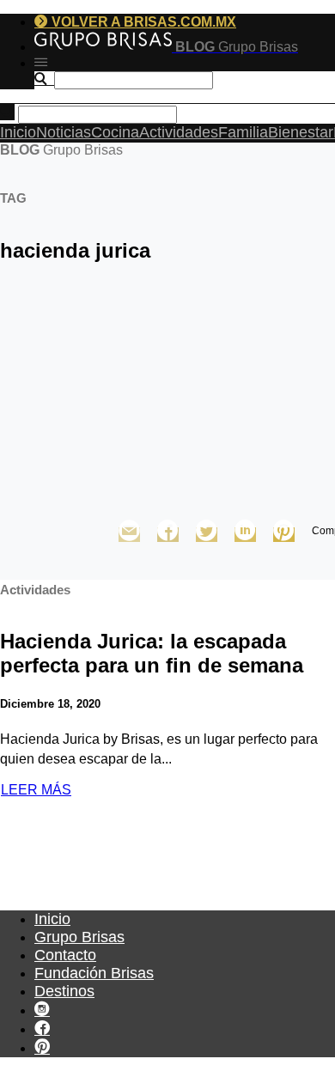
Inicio (18, 132)
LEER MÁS (36, 789)
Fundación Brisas (94, 973)
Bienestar (300, 132)
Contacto (65, 955)
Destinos (64, 991)
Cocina (115, 132)
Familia (243, 132)
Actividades (178, 132)
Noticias (63, 132)
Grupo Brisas (79, 937)
